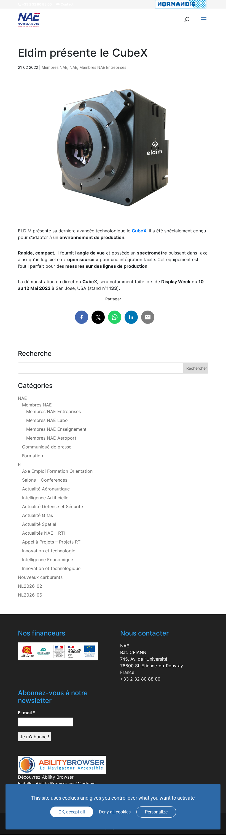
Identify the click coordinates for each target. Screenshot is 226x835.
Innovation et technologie (48, 550)
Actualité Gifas (37, 515)
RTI (21, 464)
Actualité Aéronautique (46, 489)
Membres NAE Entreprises (102, 67)
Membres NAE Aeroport (51, 438)
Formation (32, 455)
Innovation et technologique (51, 568)
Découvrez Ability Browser (46, 777)
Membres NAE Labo (47, 420)
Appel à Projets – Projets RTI (52, 542)
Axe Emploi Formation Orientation (57, 471)
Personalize (156, 812)
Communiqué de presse (46, 447)
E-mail (26, 712)
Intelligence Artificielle (45, 497)
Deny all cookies (115, 812)
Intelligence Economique (47, 559)
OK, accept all (71, 812)
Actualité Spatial (39, 524)
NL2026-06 (30, 595)
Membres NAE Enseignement (56, 429)
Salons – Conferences (44, 480)
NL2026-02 (30, 586)
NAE (73, 67)
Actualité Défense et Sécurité (52, 506)
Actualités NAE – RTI (43, 533)
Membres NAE (54, 67)
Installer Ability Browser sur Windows (56, 783)
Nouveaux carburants (40, 577)
